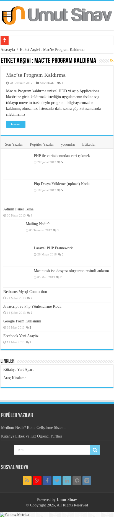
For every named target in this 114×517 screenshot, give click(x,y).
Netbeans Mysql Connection (25, 292)
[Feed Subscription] (111, 61)
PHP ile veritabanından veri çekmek (62, 156)
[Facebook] (47, 480)
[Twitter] (57, 480)
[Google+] (37, 480)
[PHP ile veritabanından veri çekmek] (17, 165)
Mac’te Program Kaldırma (36, 75)
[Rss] (27, 480)
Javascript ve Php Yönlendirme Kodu (32, 306)
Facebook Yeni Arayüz (20, 336)
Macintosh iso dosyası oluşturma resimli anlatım (71, 271)
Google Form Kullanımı (22, 321)
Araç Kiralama (14, 378)
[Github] (76, 480)
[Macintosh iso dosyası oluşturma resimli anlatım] (17, 277)
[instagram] (86, 480)
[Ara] (95, 450)
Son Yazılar (14, 144)
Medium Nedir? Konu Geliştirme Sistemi (33, 428)
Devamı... (15, 124)
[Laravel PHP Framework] (17, 255)
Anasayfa (8, 50)
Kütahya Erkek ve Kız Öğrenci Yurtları (31, 436)
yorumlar (68, 144)
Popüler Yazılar (42, 144)
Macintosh (47, 83)
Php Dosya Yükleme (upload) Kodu (62, 184)
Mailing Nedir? (38, 224)
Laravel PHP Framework (53, 248)
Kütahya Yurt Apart (18, 369)
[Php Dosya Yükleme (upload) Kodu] (17, 192)
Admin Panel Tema (18, 209)
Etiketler (89, 144)
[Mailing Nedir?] (13, 232)
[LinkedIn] (67, 480)
